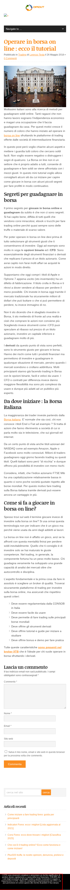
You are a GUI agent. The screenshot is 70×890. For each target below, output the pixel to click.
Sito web (8, 738)
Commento (10, 681)
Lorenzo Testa (37, 54)
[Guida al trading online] (35, 10)
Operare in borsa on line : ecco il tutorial (30, 45)
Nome (8, 713)
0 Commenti (10, 58)
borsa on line (12, 135)
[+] (6, 15)
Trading (22, 54)
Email (7, 726)
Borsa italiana (12, 419)
